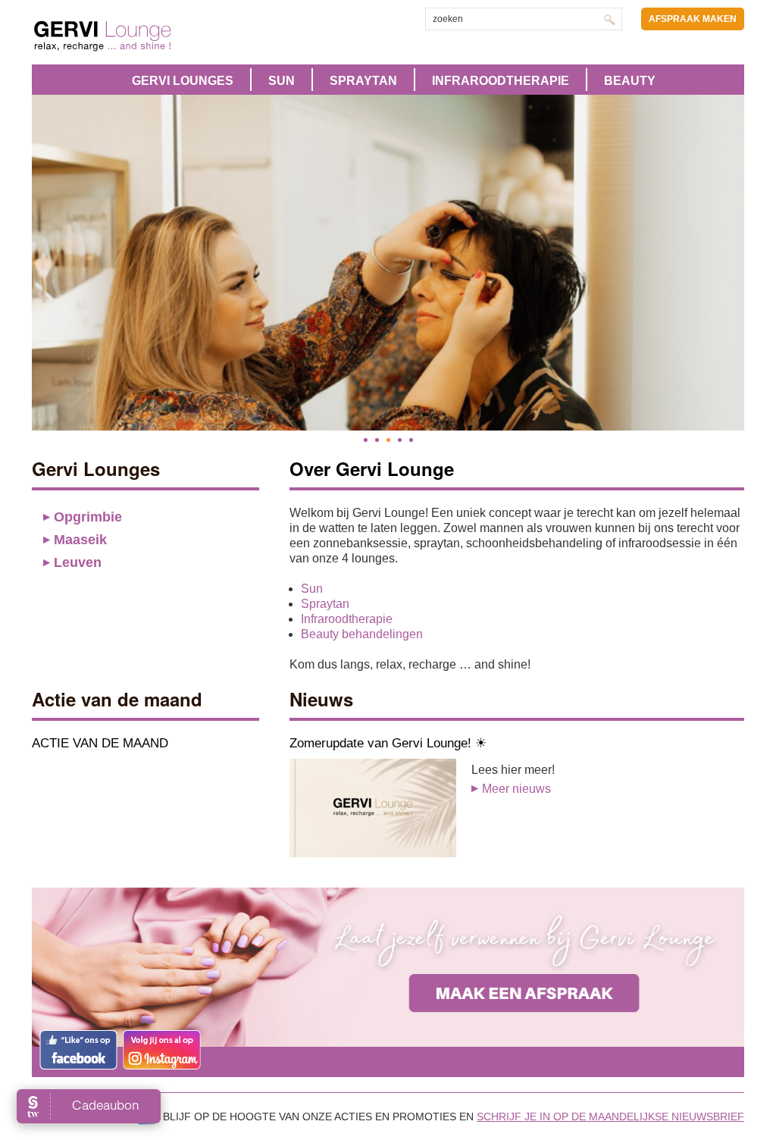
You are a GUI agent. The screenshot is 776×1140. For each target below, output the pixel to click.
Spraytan (363, 80)
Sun (281, 80)
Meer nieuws (516, 788)
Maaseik (80, 539)
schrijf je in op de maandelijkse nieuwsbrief (610, 1116)
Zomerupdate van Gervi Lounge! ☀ (388, 743)
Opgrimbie (88, 517)
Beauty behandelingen (362, 634)
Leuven (78, 562)
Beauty (630, 80)
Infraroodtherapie (500, 80)
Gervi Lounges (182, 80)
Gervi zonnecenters (140, 36)
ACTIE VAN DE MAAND (100, 743)
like (78, 1050)
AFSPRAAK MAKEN (693, 19)
